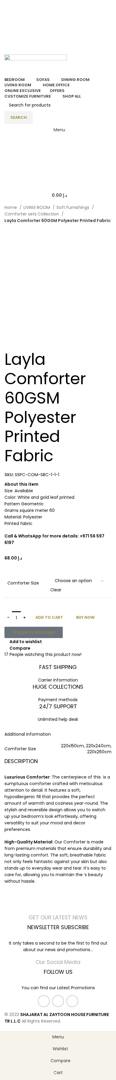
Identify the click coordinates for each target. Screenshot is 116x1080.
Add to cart (49, 617)
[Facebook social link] (51, 14)
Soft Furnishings (73, 207)
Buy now (85, 617)
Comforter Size (23, 583)
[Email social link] (58, 1001)
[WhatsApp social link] (72, 1001)
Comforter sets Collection (32, 214)
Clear (55, 590)
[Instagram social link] (58, 14)
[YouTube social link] (65, 14)
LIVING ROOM (37, 207)
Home (11, 207)
